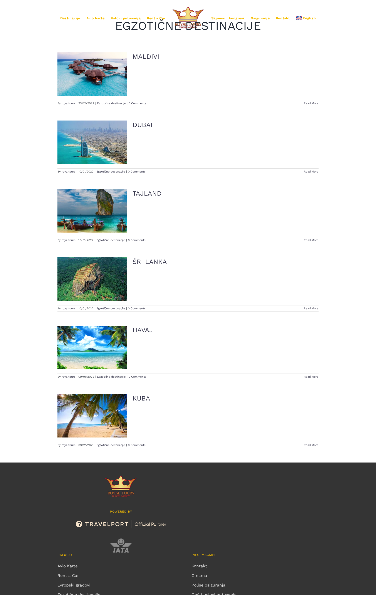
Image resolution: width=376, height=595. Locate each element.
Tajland (147, 193)
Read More (311, 103)
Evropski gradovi (73, 585)
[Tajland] (92, 211)
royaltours (69, 103)
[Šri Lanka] (92, 279)
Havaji (144, 330)
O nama (199, 575)
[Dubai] (92, 142)
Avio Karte (67, 565)
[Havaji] (92, 347)
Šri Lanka (150, 261)
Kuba (141, 398)
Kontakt (199, 565)
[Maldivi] (92, 74)
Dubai (143, 125)
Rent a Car (68, 575)
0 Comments (137, 103)
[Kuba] (92, 415)
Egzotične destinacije (111, 103)
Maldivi (146, 56)
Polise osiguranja (208, 585)
